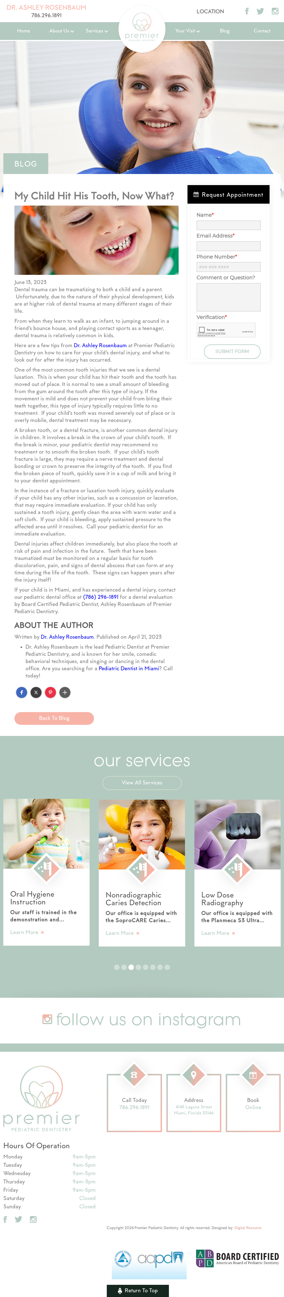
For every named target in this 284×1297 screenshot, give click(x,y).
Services (94, 31)
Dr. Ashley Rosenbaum (100, 345)
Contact (262, 31)
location (210, 12)
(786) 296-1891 (100, 597)
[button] (62, 31)
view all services (142, 783)
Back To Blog (54, 718)
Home (23, 31)
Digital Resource (248, 1228)
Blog (225, 31)
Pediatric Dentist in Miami (129, 669)
